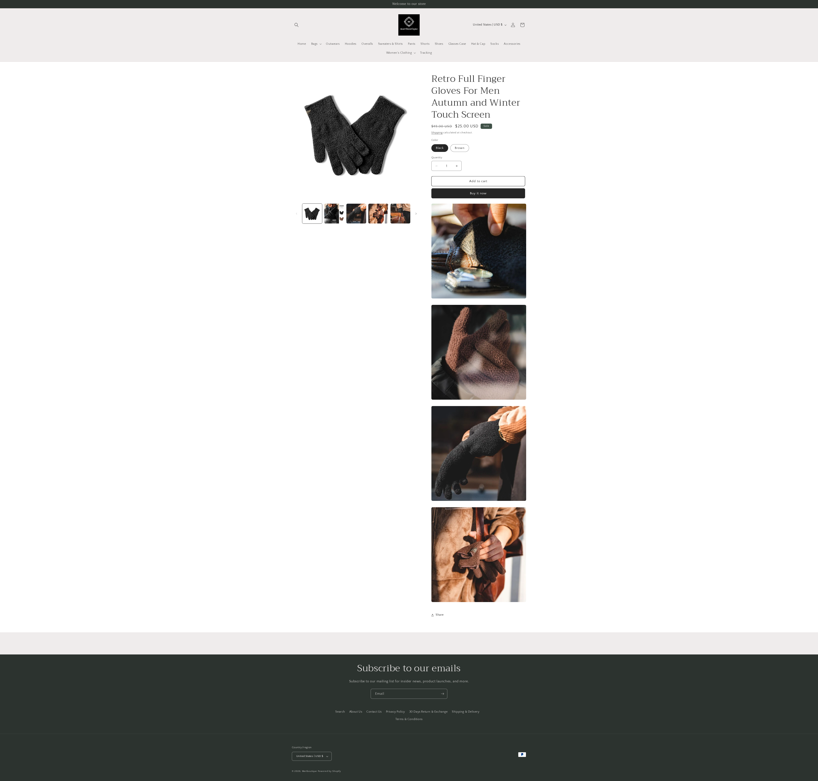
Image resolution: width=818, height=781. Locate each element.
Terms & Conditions (409, 719)
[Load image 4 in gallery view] (378, 213)
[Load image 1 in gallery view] (312, 213)
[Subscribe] (442, 694)
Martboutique (309, 771)
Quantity (436, 157)
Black (440, 148)
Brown (460, 148)
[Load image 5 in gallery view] (400, 213)
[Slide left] (296, 213)
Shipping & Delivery (465, 711)
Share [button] (440, 615)
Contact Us (374, 711)
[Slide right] (416, 213)
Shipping (437, 132)
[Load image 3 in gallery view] (356, 213)
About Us (355, 711)
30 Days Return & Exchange (428, 711)
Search (340, 711)
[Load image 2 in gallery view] (334, 213)
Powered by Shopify (329, 771)
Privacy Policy (395, 711)
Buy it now (478, 193)
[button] (296, 25)
